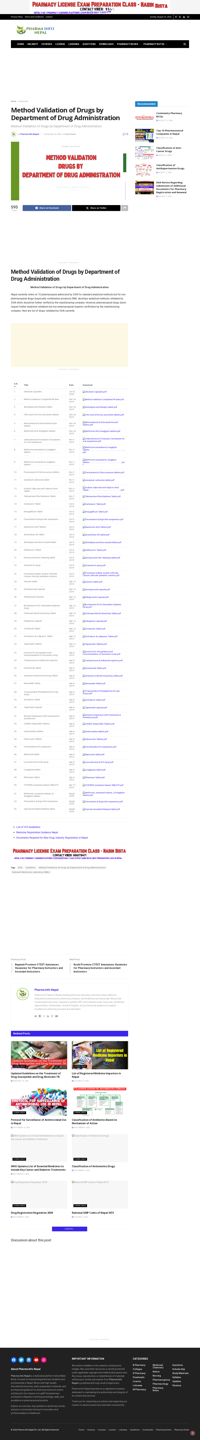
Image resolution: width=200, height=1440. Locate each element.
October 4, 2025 (80, 1217)
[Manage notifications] (192, 1433)
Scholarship (178, 1369)
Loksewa (73, 44)
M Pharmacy (139, 1389)
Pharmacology (160, 1384)
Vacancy (32, 44)
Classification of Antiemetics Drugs (93, 1166)
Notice (156, 1371)
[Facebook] (14, 1360)
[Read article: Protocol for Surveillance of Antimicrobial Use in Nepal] (39, 1102)
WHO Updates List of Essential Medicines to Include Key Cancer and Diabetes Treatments (38, 1168)
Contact (49, 17)
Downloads (106, 44)
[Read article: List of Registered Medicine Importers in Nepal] (100, 1055)
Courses (46, 44)
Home (20, 44)
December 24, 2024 (52, 134)
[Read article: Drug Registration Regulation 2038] (39, 1194)
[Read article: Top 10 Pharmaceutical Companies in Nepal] (144, 135)
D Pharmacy (139, 1373)
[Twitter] (21, 1360)
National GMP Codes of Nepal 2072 (93, 1212)
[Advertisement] (132, 30)
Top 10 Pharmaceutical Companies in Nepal (169, 132)
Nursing (157, 1375)
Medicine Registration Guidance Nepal (37, 832)
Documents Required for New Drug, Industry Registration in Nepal (52, 837)
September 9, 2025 (81, 1128)
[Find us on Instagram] (188, 17)
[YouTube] (36, 1360)
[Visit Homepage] (35, 30)
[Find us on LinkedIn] (184, 17)
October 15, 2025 (81, 1081)
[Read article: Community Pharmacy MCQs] (144, 118)
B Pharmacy (139, 1365)
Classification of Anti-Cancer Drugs (169, 149)
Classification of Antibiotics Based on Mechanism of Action (94, 1121)
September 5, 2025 (20, 1217)
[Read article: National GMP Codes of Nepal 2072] (100, 1194)
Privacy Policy (17, 17)
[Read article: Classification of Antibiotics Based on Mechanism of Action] (100, 1102)
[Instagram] (44, 1360)
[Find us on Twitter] (180, 17)
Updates (176, 1381)
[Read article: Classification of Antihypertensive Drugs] (144, 170)
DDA (20, 868)
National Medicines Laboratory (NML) (31, 872)
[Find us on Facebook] (176, 17)
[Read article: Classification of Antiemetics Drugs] (100, 1148)
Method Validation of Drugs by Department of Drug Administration (72, 868)
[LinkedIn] (29, 1360)
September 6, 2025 (20, 1174)
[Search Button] (185, 44)
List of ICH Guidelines (28, 827)
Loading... (69, 1229)
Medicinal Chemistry (158, 1366)
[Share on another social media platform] (124, 208)
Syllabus (176, 1377)
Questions (89, 44)
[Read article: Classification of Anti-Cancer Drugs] (144, 153)
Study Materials (180, 1373)
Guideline (30, 868)
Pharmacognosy (161, 1380)
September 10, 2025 (21, 1128)
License (60, 44)
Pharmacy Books (127, 44)
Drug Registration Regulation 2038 (32, 1212)
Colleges (137, 1369)
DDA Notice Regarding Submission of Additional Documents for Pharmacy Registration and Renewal (171, 187)
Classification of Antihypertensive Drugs (170, 166)
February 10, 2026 (20, 1081)
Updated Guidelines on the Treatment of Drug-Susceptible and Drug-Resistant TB (36, 1075)
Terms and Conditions (34, 17)
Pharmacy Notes (154, 44)
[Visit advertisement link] (100, 7)
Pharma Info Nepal (29, 134)
